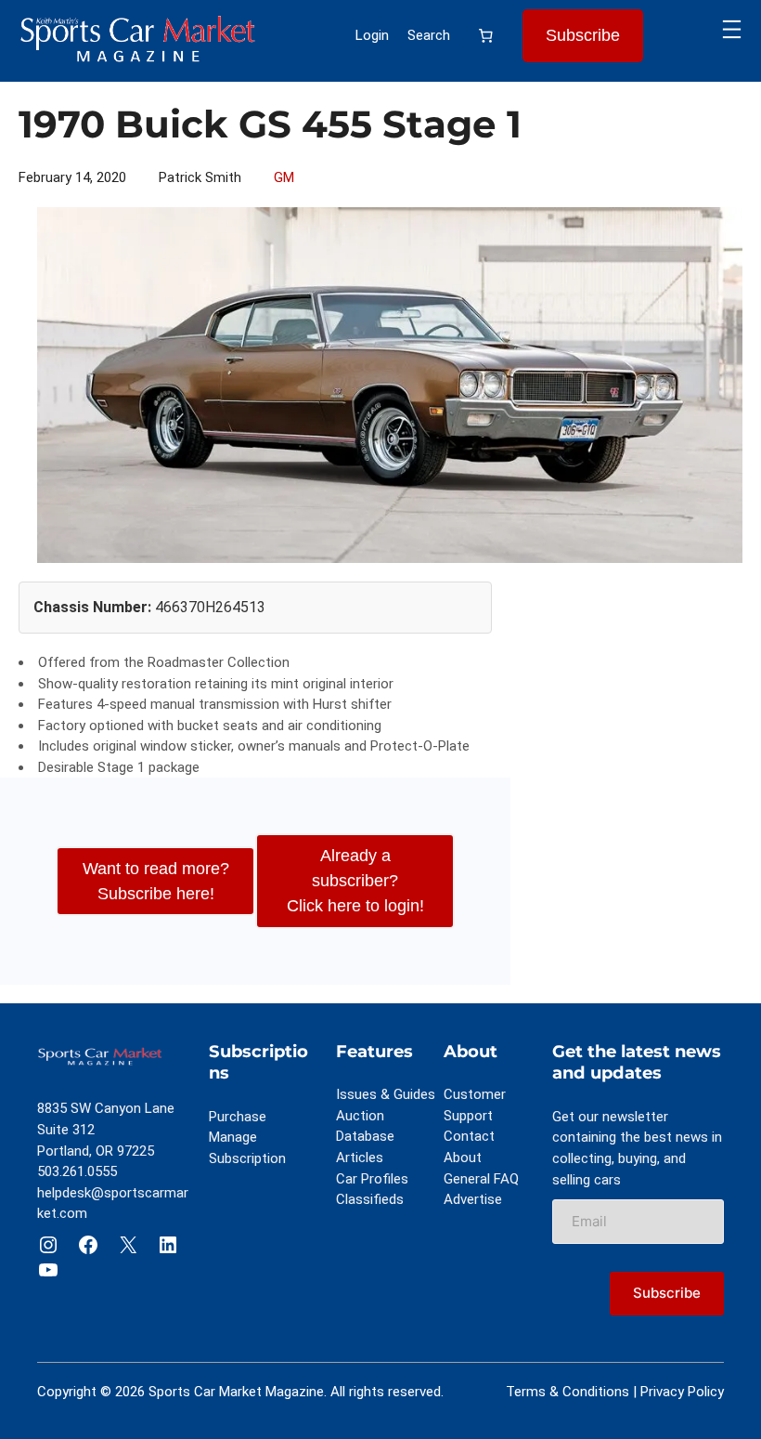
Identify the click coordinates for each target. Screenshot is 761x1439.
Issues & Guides (385, 1094)
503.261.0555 (77, 1171)
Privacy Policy (682, 1391)
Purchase (237, 1116)
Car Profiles (372, 1179)
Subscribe (583, 35)
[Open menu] (731, 29)
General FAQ (481, 1179)
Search (428, 35)
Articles (359, 1157)
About (463, 1157)
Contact (469, 1136)
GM (284, 177)
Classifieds (370, 1199)
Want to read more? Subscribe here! (156, 881)
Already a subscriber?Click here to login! (355, 880)
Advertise (473, 1199)
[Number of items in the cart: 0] (486, 36)
